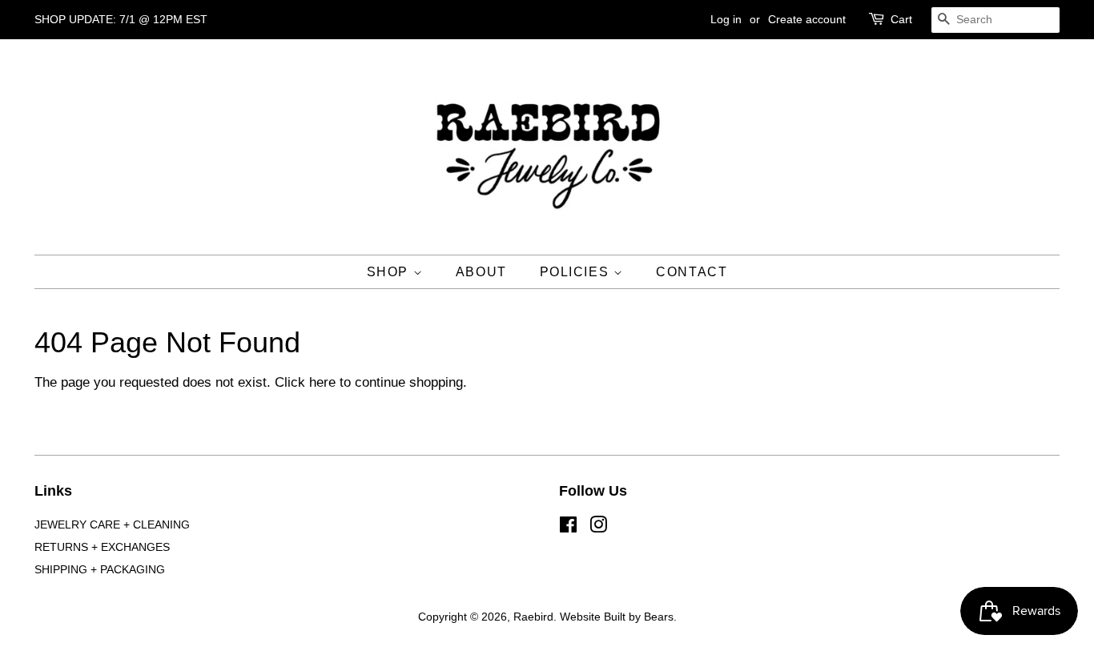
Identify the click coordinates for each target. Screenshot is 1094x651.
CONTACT (691, 272)
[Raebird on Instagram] (598, 527)
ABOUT (481, 272)
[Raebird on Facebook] (568, 527)
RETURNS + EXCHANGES (102, 546)
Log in (726, 19)
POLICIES (576, 272)
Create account (807, 19)
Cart (901, 19)
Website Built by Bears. (618, 616)
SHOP (390, 272)
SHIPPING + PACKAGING (99, 569)
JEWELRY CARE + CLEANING (112, 524)
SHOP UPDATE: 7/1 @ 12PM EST (120, 19)
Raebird (533, 616)
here (322, 382)
